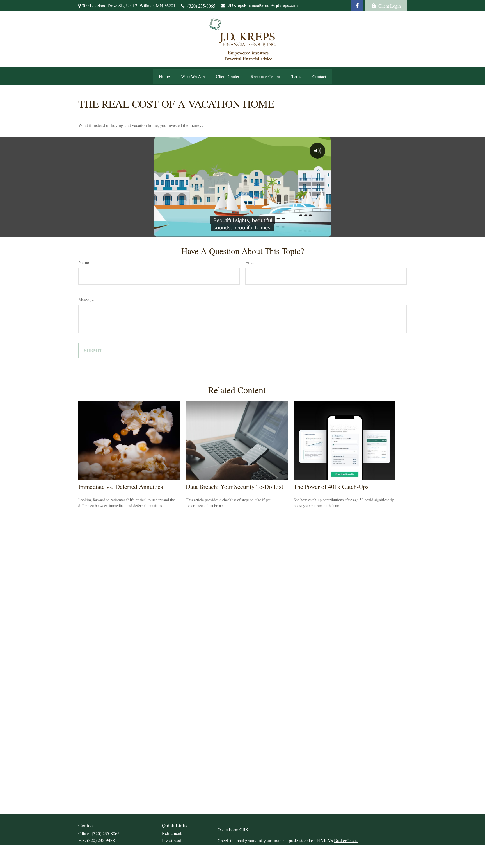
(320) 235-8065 (201, 6)
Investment (171, 840)
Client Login (389, 6)
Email (250, 262)
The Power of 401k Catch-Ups (331, 486)
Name (83, 262)
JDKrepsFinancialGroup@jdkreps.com (263, 5)
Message (86, 299)
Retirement (171, 833)
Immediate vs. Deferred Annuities (120, 486)
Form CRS (238, 829)
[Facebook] (357, 5)
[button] (164, 76)
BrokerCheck (346, 840)
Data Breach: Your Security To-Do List (234, 486)
